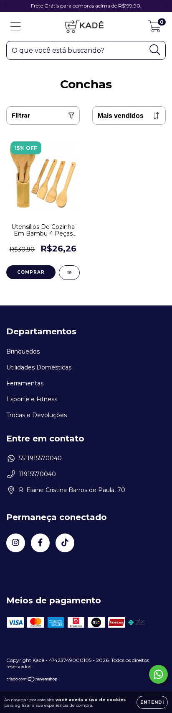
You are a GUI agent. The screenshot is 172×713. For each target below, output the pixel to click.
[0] (155, 28)
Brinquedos (23, 351)
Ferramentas (24, 383)
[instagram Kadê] (15, 542)
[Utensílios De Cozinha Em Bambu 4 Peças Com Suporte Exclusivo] (69, 272)
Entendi (152, 702)
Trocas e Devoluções (36, 415)
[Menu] (15, 26)
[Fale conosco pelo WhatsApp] (158, 674)
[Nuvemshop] (32, 680)
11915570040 (37, 474)
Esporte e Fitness (31, 399)
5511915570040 (40, 458)
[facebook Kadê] (40, 542)
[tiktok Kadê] (65, 542)
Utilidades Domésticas (38, 367)
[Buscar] (155, 50)
